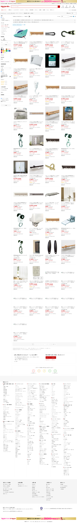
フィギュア (53, 405)
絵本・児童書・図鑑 (31, 428)
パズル (53, 408)
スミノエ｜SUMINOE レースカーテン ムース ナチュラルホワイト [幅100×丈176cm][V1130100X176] (68, 203)
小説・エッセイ (30, 444)
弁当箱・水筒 (42, 394)
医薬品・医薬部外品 (43, 427)
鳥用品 (53, 443)
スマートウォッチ (66, 426)
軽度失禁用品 (42, 438)
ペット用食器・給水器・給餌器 (56, 444)
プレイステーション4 (43, 408)
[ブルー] (8, 51)
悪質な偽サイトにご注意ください (17, 511)
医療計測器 (41, 436)
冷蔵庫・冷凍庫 (5, 386)
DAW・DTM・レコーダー (31, 408)
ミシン (4, 398)
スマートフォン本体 (31, 385)
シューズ (65, 391)
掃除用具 (65, 409)
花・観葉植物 (54, 466)
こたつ (4, 410)
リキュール (53, 391)
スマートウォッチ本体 (31, 396)
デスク (65, 446)
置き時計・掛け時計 (67, 456)
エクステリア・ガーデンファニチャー (57, 465)
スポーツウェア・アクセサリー (68, 401)
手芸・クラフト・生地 (67, 412)
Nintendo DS (42, 421)
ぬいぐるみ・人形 (54, 399)
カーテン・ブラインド (67, 453)
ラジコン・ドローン (55, 406)
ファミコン (41, 422)
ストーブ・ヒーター (6, 407)
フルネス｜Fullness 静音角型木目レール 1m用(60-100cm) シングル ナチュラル (52, 229)
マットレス (65, 438)
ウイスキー (53, 385)
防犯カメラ (53, 458)
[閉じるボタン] (75, 20)
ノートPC (16, 412)
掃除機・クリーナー (6, 395)
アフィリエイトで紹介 (49, 496)
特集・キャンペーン (21, 484)
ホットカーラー (17, 440)
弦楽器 (29, 418)
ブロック (53, 415)
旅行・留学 (29, 431)
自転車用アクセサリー (67, 388)
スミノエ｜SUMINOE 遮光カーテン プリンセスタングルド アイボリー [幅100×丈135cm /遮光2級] (36, 149)
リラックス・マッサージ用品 (44, 464)
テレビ (16, 385)
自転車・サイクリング (67, 385)
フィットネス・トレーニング (68, 397)
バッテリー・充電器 (31, 393)
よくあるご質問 (58, 3)
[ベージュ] (8, 49)
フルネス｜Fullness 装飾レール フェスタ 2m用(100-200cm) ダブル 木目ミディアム (36, 123)
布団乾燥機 (5, 392)
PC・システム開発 (30, 450)
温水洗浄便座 (17, 449)
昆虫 (52, 447)
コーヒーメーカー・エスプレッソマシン (8, 430)
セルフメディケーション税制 (7, 511)
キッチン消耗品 (42, 391)
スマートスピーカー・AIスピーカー (20, 406)
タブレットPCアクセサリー (32, 390)
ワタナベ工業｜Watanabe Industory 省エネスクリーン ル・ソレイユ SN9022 (36, 256)
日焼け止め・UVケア (43, 450)
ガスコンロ (5, 434)
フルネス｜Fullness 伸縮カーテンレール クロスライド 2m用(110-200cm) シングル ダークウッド (36, 176)
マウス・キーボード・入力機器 (20, 424)
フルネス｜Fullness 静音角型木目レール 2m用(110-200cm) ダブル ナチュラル (36, 43)
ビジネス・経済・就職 (31, 435)
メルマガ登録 (48, 493)
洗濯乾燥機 (5, 389)
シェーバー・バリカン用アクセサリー (20, 437)
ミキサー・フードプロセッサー (8, 440)
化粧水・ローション (43, 443)
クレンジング (42, 444)
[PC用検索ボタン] (59, 7)
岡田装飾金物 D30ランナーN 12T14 (67, 148)
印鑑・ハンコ (66, 408)
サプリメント (42, 455)
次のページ (54, 344)
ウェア (65, 395)
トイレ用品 (65, 415)
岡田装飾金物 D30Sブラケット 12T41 (68, 228)
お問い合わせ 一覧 (37, 521)
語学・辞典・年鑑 (30, 447)
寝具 (64, 436)
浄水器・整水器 (5, 447)
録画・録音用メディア (18, 389)
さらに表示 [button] (3, 34)
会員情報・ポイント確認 (36, 492)
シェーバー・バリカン (18, 435)
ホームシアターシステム (19, 396)
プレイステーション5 (43, 406)
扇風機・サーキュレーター (7, 416)
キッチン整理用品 (42, 392)
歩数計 (16, 452)
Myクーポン (34, 490)
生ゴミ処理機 (5, 450)
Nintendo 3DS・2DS (43, 409)
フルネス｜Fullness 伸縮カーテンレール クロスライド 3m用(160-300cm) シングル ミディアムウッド (68, 256)
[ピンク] (9, 49)
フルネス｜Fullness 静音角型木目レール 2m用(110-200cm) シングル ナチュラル (20, 70)
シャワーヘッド (17, 445)
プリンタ (16, 417)
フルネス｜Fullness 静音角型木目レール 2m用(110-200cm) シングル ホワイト (20, 203)
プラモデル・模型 (54, 403)
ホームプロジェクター (18, 393)
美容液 (41, 446)
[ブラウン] (6, 49)
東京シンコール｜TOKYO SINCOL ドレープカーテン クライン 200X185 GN (68, 308)
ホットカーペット (6, 409)
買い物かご (34, 484)
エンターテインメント (31, 429)
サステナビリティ (43, 521)
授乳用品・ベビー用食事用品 (56, 427)
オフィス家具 (66, 463)
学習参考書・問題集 (31, 442)
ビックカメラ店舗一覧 (65, 3)
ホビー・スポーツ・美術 (31, 432)
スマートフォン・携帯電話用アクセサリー (33, 389)
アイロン (4, 396)
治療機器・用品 (42, 429)
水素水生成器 (5, 448)
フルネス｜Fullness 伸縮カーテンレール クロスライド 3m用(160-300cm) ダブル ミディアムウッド (20, 97)
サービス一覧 (32, 521)
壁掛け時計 (65, 423)
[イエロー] (5, 51)
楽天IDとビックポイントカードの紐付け (38, 496)
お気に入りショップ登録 (50, 490)
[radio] (1, 17)
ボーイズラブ (30, 445)
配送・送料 (48, 484)
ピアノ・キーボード (31, 405)
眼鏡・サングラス (66, 473)
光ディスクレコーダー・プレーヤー (20, 392)
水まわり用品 (42, 401)
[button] (1, 39)
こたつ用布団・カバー (67, 462)
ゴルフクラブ (66, 389)
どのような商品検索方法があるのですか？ (21, 358)
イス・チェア (66, 448)
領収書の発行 (48, 492)
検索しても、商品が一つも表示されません (21, 359)
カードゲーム (54, 409)
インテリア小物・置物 (67, 465)
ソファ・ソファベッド (67, 442)
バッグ (65, 431)
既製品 (2, 59)
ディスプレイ (17, 415)
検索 (6, 44)
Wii (40, 419)
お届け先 (2, 66)
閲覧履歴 (33, 487)
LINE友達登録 (48, 495)
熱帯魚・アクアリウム (55, 440)
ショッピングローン (6, 487)
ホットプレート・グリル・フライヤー (8, 433)
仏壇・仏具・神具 (66, 474)
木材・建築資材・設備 (55, 461)
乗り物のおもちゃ (54, 402)
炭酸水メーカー (5, 444)
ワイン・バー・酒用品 (43, 400)
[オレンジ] (3, 51)
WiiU (40, 418)
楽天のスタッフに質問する (50, 357)
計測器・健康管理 (42, 458)
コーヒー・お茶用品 (43, 398)
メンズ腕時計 (66, 420)
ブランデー (53, 394)
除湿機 (4, 419)
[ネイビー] (9, 51)
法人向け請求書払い (35, 495)
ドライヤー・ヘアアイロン (19, 432)
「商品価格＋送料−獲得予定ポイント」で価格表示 (20, 16)
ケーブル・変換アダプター (32, 392)
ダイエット (41, 457)
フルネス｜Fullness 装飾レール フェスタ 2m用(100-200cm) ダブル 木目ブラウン (36, 203)
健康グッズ (41, 461)
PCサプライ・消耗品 (18, 420)
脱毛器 (16, 439)
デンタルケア (17, 442)
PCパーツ (16, 427)
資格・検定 (29, 454)
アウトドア (65, 400)
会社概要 (71, 3)
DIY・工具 (53, 455)
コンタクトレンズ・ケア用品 (44, 433)
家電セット (5, 399)
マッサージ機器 (17, 446)
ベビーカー (53, 429)
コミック (29, 426)
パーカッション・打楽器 (31, 415)
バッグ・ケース (66, 392)
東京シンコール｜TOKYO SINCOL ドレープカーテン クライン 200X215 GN (21, 333)
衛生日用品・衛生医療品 (43, 430)
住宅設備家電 (5, 401)
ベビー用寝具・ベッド (55, 426)
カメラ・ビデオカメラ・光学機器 (20, 388)
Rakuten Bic (5, 7)
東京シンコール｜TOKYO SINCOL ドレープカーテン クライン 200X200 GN (52, 308)
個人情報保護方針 (63, 487)
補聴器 (16, 448)
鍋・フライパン (42, 385)
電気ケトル (5, 437)
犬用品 (53, 437)
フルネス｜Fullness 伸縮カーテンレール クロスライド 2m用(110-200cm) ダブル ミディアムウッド (52, 123)
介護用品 (41, 435)
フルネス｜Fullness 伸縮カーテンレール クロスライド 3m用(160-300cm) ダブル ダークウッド (68, 70)
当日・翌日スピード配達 (7, 484)
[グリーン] (6, 51)
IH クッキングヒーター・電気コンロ (8, 442)
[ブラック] (1, 49)
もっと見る (15, 361)
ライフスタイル (30, 438)
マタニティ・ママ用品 (55, 423)
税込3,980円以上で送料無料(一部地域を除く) (15, 3)
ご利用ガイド (54, 3)
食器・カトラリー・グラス (44, 388)
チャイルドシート (54, 430)
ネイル (41, 447)
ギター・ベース (30, 412)
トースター (5, 428)
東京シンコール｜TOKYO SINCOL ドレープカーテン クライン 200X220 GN (36, 308)
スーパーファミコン (43, 424)
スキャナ (16, 418)
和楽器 (29, 420)
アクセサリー (30, 414)
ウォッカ (53, 392)
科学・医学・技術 (30, 448)
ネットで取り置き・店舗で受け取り (8, 492)
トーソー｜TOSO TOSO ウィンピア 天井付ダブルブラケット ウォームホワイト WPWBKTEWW (52, 203)
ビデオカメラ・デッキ (18, 395)
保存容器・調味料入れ (43, 389)
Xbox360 (41, 412)
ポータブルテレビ (18, 399)
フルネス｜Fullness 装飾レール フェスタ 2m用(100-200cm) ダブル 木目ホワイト (68, 97)
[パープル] (1, 52)
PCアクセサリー (17, 414)
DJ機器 (29, 417)
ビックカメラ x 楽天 (4, 3)
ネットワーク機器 (18, 421)
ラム (52, 389)
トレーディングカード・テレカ (56, 412)
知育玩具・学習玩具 (55, 400)
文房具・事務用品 (66, 406)
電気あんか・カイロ (6, 413)
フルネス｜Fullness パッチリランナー (52, 68)
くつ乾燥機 (5, 393)
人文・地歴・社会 (30, 441)
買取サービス (5, 493)
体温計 (16, 456)
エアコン (4, 406)
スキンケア (41, 441)
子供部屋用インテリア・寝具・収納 (69, 450)
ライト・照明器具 (6, 402)
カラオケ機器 (30, 421)
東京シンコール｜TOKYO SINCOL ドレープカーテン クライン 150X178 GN (21, 308)
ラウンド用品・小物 (67, 394)
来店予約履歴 (34, 493)
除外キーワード (3, 101)
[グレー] (3, 49)
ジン (52, 388)
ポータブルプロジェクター (19, 407)
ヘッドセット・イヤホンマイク (32, 395)
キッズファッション (55, 420)
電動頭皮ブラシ (17, 443)
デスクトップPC (17, 411)
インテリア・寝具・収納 (11, 13)
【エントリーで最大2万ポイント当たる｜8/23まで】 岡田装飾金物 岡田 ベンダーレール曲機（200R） (20, 43)
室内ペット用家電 (54, 450)
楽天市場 (74, 3)
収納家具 (65, 452)
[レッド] (1, 51)
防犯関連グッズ (66, 470)
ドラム (29, 411)
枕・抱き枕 (65, 439)
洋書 (28, 451)
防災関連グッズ (66, 471)
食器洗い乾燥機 (5, 445)
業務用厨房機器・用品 (43, 397)
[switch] (10, 76)
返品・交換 (48, 487)
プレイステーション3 (43, 415)
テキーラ (53, 395)
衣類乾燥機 (5, 390)
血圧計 (16, 455)
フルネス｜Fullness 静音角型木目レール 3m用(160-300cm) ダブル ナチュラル (52, 97)
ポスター (29, 457)
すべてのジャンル (3, 13)
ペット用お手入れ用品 (55, 438)
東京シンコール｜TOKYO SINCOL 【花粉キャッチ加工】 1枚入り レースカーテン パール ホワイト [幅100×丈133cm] (21, 282)
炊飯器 (4, 425)
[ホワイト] (5, 49)
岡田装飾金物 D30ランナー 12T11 (20, 228)
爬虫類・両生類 (54, 446)
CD (28, 462)
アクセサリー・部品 (18, 402)
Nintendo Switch (42, 405)
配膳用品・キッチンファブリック (45, 395)
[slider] (10, 40)
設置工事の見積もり (6, 490)
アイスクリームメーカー (7, 451)
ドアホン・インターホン (55, 457)
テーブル (65, 445)
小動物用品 (53, 441)
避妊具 (41, 432)
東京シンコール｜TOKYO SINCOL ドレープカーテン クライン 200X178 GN (68, 282)
